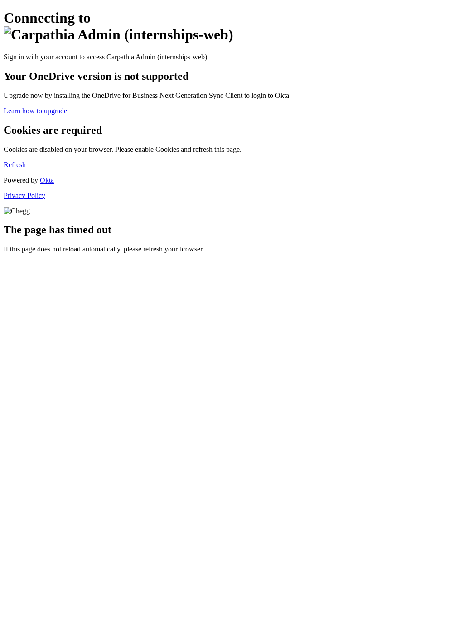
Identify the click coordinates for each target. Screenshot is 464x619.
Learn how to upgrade (35, 111)
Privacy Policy (24, 195)
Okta (47, 180)
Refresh (15, 165)
